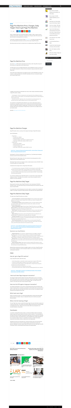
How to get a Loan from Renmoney (19, 110)
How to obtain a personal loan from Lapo (15, 377)
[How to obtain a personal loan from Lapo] (15, 372)
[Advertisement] (19, 2)
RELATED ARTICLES (13, 354)
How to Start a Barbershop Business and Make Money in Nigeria (37, 366)
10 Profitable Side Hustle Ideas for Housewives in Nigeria (38, 377)
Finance (13, 22)
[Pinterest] (22, 31)
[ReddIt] (27, 31)
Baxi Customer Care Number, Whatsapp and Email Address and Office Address (55, 12)
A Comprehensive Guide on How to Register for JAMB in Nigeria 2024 (27, 366)
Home (11, 22)
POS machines (27, 39)
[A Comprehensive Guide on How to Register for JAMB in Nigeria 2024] (27, 360)
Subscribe (48, 63)
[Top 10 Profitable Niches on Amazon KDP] (27, 372)
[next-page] (42, 354)
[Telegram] (29, 31)
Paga (16, 63)
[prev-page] (41, 354)
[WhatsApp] (25, 31)
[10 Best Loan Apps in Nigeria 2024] (15, 360)
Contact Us (59, 406)
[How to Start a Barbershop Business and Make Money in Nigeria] (38, 360)
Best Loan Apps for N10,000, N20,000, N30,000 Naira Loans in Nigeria (54, 18)
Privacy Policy (51, 406)
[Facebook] (17, 31)
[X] (20, 31)
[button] (60, 6)
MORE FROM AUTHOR (21, 354)
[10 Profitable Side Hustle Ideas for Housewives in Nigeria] (38, 372)
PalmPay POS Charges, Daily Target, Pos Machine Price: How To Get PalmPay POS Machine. (35, 349)
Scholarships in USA (47, 6)
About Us (55, 406)
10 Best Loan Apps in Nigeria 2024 (14, 365)
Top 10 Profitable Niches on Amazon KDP (26, 377)
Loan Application (37, 6)
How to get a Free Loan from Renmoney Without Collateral (18, 349)
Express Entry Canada (28, 6)
